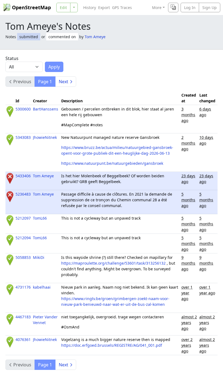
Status (11, 58)
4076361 (23, 339)
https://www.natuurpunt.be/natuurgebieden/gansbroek (112, 163)
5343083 (23, 137)
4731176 (23, 287)
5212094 (23, 237)
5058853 (23, 257)
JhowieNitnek (45, 137)
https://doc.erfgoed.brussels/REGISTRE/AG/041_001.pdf (111, 345)
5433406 (23, 175)
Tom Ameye (95, 36)
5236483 (23, 194)
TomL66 (40, 218)
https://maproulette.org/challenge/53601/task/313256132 (113, 263)
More (157, 7)
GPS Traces (122, 7)
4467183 (23, 316)
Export (104, 7)
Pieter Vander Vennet (45, 319)
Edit (63, 7)
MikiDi (38, 257)
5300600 (23, 109)
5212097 (23, 218)
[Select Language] (173, 7)
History (89, 7)
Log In (190, 7)
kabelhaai (42, 287)
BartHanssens (45, 109)
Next (63, 82)
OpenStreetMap (31, 7)
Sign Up (209, 7)
